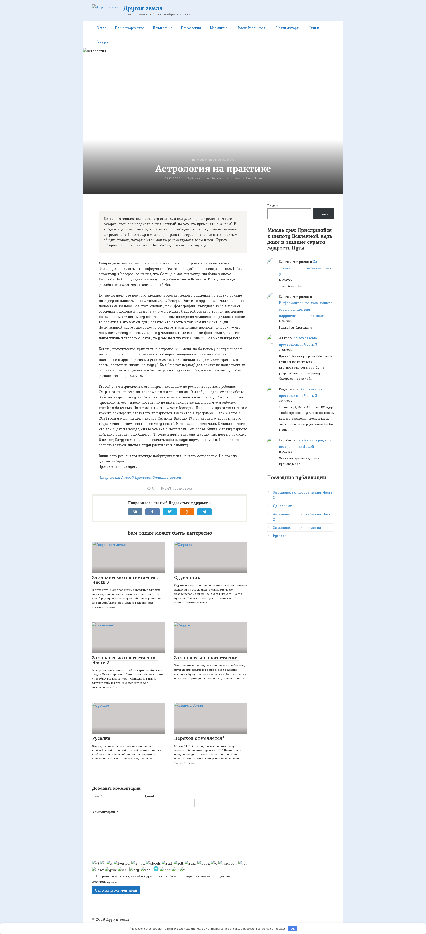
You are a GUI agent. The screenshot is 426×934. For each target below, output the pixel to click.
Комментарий (105, 812)
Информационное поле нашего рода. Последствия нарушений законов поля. (305, 309)
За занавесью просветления (297, 527)
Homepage (199, 159)
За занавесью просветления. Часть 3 (306, 268)
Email (151, 796)
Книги (313, 27)
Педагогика (162, 27)
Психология (191, 27)
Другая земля (142, 7)
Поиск (272, 205)
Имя (97, 796)
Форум (102, 41)
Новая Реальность (251, 27)
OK (293, 928)
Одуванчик (282, 505)
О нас (101, 27)
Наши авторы (288, 27)
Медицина (218, 27)
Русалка (280, 535)
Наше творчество (129, 27)
